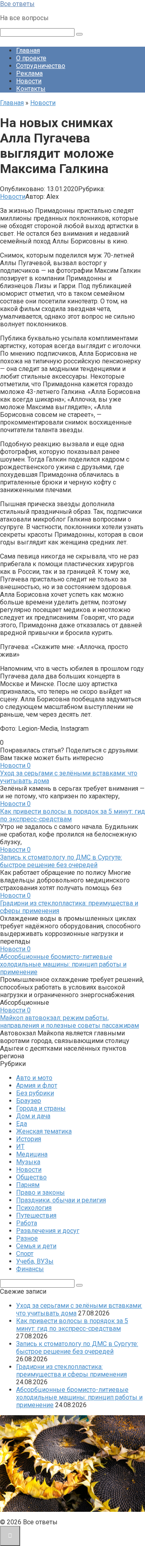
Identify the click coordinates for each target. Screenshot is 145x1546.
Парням (27, 1185)
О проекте (31, 58)
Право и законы (40, 1192)
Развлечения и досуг (47, 1231)
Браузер (28, 1101)
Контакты (31, 89)
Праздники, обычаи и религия (61, 1200)
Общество (31, 1177)
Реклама (29, 73)
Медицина (32, 1154)
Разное (27, 1238)
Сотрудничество (40, 66)
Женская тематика (44, 1131)
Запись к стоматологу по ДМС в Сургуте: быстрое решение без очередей (61, 861)
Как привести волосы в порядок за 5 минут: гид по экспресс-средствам (72, 1324)
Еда (21, 1124)
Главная (28, 50)
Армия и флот (36, 1085)
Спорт (24, 1253)
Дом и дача (33, 1116)
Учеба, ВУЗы (35, 1261)
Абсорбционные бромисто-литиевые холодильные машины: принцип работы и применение (63, 964)
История (28, 1139)
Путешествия (36, 1215)
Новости (28, 81)
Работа (26, 1223)
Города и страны (41, 1108)
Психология (34, 1208)
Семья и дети (36, 1246)
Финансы (30, 1269)
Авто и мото (34, 1078)
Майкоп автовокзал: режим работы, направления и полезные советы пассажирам (69, 1021)
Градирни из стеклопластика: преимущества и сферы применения (71, 1370)
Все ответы (17, 4)
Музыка (28, 1162)
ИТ (20, 1146)
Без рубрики (35, 1093)
